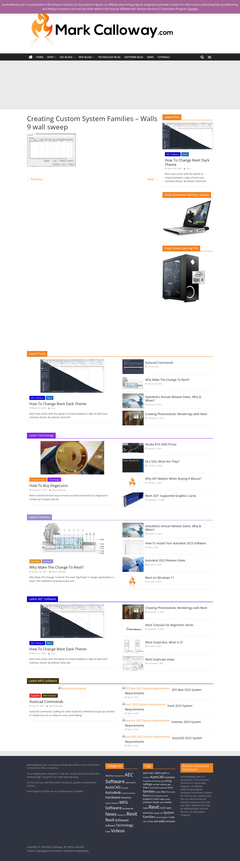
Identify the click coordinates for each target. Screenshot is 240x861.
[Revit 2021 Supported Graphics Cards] (133, 494)
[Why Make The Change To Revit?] (133, 378)
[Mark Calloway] (30, 57)
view (145, 821)
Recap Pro (121, 815)
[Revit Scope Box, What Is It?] (133, 641)
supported (158, 813)
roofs (168, 807)
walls (162, 821)
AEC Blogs (66, 57)
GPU (152, 796)
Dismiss (193, 9)
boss (189, 168)
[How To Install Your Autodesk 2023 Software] (133, 542)
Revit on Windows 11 (159, 578)
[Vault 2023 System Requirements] (144, 704)
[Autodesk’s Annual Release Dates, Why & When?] (133, 395)
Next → (152, 179)
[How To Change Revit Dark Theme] (187, 124)
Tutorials (164, 57)
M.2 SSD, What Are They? (162, 461)
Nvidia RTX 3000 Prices (160, 444)
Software (47, 561)
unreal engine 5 (162, 817)
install (167, 799)
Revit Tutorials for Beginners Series (169, 625)
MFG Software (49, 695)
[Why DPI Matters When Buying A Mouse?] (133, 477)
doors (146, 787)
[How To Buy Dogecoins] (72, 443)
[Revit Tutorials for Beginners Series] (133, 623)
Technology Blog (109, 57)
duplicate (163, 788)
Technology (54, 479)
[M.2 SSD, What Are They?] (133, 460)
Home (39, 57)
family (158, 792)
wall (156, 821)
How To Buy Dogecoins (48, 485)
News (150, 57)
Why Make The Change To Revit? (167, 380)
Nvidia (168, 802)
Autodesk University (151, 781)
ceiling (167, 780)
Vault (107, 831)
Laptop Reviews (112, 803)
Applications (130, 782)
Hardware (112, 797)
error (170, 787)
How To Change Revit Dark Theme (187, 162)
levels (156, 802)
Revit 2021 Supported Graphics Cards (170, 496)
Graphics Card (151, 798)
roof (162, 808)
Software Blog (133, 57)
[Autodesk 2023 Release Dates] (133, 559)
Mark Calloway (59, 490)
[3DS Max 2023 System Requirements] (146, 688)
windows (170, 821)
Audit (163, 773)
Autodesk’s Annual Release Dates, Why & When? (173, 398)
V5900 (172, 817)
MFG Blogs (85, 57)
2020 (145, 773)
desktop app (165, 784)
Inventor (126, 797)
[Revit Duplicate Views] (133, 658)
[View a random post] (209, 57)
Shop (50, 57)
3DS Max (109, 775)
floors (146, 795)
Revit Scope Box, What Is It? (164, 642)
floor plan (171, 792)
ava (162, 781)
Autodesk (35, 561)
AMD (157, 773)
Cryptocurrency (38, 479)
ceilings (147, 784)
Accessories (119, 776)
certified (156, 784)
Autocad (124, 788)
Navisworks (127, 808)
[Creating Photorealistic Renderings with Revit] (133, 412)
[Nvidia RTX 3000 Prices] (133, 443)
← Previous (35, 179)
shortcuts (148, 812)
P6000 (145, 808)
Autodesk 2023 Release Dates (165, 560)
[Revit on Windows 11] (133, 576)
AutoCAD (35, 695)
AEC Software (173, 154)
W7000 (150, 821)
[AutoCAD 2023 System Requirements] (146, 736)
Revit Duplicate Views (160, 659)
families (149, 791)
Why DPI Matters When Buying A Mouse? (173, 479)
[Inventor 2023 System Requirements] (146, 720)
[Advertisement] (120, 85)
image (161, 799)
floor (163, 791)
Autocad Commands (159, 363)
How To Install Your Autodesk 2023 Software (175, 543)
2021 (151, 773)
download (154, 788)
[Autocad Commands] (133, 361)
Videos (118, 831)
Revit (185, 154)
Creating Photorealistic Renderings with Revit (176, 414)
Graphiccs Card (161, 796)
